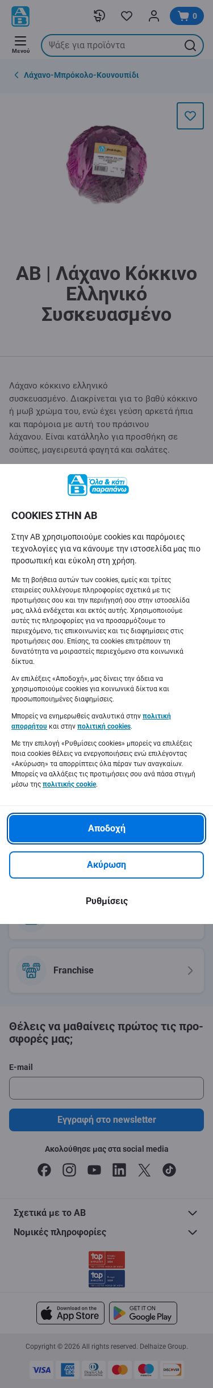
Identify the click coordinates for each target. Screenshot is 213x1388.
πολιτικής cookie (69, 784)
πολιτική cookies (104, 726)
